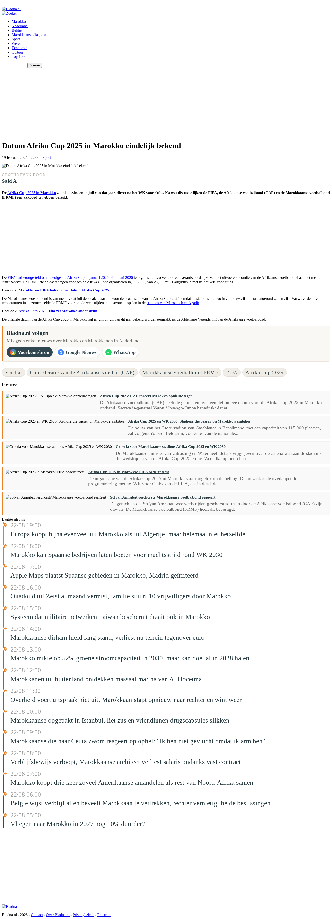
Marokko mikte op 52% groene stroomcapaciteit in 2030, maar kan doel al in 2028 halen (129, 658)
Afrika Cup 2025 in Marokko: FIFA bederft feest (128, 472)
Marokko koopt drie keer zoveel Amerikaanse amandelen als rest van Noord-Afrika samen (131, 782)
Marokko (19, 21)
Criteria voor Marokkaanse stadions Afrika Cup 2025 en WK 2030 (171, 447)
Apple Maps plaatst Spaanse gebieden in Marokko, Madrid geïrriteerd (104, 575)
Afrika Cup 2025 (264, 372)
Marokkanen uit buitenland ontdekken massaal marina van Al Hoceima (106, 679)
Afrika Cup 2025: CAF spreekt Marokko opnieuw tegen (146, 396)
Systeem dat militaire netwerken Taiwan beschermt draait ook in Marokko (110, 616)
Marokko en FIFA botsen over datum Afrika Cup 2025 (64, 290)
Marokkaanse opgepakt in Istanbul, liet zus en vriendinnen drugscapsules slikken (119, 720)
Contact (37, 915)
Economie (19, 48)
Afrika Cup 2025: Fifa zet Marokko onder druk (57, 311)
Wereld (17, 43)
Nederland (20, 26)
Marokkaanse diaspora (29, 35)
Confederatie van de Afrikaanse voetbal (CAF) (82, 372)
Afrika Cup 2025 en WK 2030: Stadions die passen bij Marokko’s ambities (189, 421)
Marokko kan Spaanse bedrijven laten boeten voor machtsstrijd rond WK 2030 (116, 554)
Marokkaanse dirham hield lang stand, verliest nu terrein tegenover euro (107, 637)
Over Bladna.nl (58, 915)
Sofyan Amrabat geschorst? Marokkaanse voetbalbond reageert (162, 497)
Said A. (10, 181)
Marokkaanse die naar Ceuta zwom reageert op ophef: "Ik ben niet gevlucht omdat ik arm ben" (137, 741)
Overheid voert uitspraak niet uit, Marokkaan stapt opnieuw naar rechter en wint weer (126, 699)
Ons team (104, 915)
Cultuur (17, 52)
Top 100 (18, 57)
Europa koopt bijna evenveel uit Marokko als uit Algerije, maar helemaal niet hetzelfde (127, 534)
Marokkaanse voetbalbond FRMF (180, 372)
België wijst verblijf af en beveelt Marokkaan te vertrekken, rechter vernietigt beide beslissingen (140, 803)
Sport (16, 39)
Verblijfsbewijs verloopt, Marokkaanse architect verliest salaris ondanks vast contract (125, 761)
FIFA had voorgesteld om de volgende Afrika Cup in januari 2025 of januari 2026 (70, 277)
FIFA (231, 372)
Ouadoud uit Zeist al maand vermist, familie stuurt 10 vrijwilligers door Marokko (120, 596)
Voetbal (13, 372)
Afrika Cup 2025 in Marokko (31, 193)
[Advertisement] (148, 102)
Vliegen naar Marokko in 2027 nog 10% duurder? (77, 824)
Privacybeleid (83, 915)
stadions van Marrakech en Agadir (173, 303)
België (17, 30)
